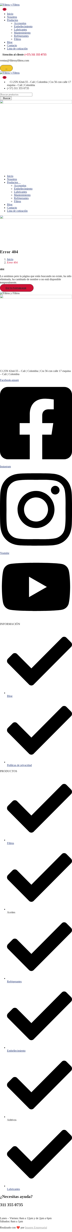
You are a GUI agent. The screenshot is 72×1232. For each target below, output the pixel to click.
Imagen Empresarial (36, 1227)
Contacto (12, 45)
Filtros (17, 39)
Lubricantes (20, 29)
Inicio (10, 13)
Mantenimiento (22, 32)
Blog (9, 42)
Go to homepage (15, 288)
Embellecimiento (23, 26)
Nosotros (12, 16)
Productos (12, 20)
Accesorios (20, 23)
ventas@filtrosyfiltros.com (14, 1212)
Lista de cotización (17, 48)
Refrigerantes (21, 35)
